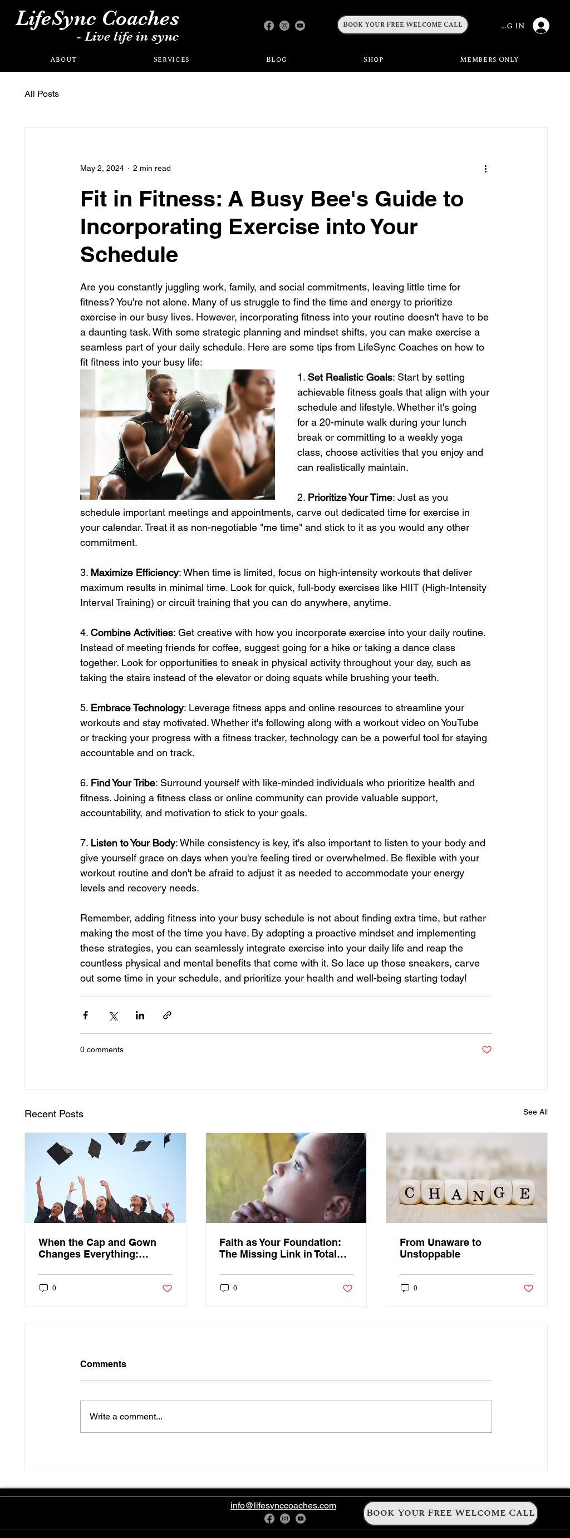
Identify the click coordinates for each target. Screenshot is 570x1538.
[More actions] (485, 168)
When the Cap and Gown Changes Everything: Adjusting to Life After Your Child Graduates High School (102, 1248)
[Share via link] (167, 1015)
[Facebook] (269, 26)
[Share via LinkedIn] (140, 1015)
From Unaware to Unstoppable (440, 1248)
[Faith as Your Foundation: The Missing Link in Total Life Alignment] (286, 1178)
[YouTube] (300, 26)
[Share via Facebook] (85, 1015)
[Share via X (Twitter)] (112, 1015)
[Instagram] (284, 26)
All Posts (41, 93)
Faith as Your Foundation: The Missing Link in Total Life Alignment (280, 1248)
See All (535, 1111)
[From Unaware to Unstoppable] (466, 1178)
